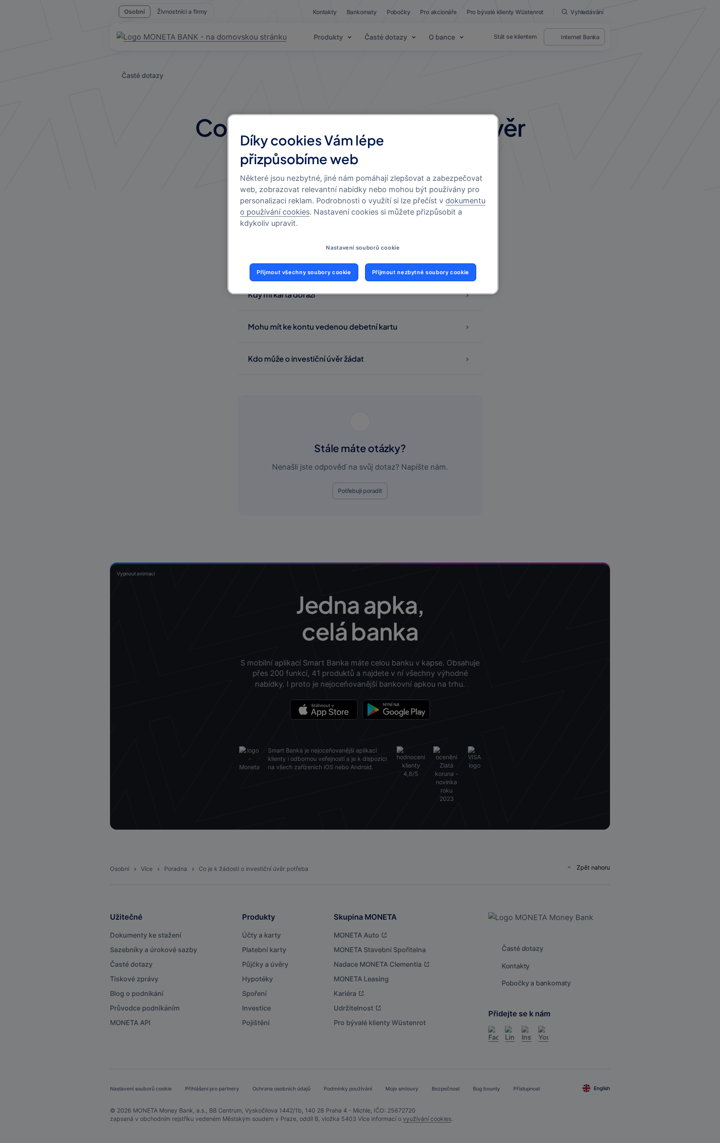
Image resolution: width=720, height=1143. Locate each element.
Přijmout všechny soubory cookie (304, 272)
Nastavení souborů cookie (363, 248)
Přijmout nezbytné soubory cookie (420, 272)
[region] (363, 204)
